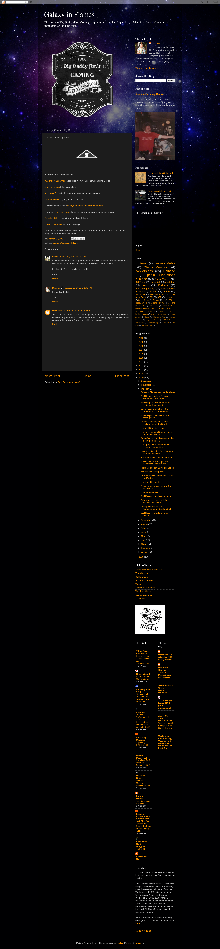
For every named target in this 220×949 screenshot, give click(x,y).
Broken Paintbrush (141, 756)
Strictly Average (61, 212)
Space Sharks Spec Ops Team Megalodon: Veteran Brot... (155, 462)
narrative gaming (144, 288)
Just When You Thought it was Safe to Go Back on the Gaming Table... (143, 826)
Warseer (139, 584)
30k (151, 297)
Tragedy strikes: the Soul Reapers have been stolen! (157, 452)
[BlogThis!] (74, 238)
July (143, 528)
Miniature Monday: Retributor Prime (143, 783)
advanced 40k (147, 325)
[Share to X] (77, 238)
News (145, 285)
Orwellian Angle (153, 323)
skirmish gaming (158, 294)
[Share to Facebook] (80, 238)
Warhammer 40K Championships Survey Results (165, 725)
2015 (141, 358)
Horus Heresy (165, 308)
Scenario (139, 311)
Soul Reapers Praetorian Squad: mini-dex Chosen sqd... (156, 404)
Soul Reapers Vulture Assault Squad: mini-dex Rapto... (154, 397)
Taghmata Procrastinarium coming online (165, 675)
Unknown (57, 310)
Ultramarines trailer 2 (150, 492)
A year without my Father (149, 94)
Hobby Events (141, 303)
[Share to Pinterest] (83, 238)
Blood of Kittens (52, 218)
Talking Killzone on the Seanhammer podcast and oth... (157, 508)
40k (164, 300)
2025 (141, 338)
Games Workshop (144, 595)
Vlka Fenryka (165, 311)
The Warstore (141, 573)
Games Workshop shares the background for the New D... (155, 410)
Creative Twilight (140, 713)
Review (166, 323)
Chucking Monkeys (141, 739)
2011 (141, 373)
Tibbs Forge (142, 651)
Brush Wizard (143, 674)
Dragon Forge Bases (145, 588)
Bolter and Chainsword (146, 580)
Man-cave (140, 294)
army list (155, 282)
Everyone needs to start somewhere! (85, 206)
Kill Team (140, 282)
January (145, 552)
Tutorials (151, 311)
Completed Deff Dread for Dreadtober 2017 (143, 762)
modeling (170, 282)
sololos (119, 943)
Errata (147, 317)
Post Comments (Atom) (69, 382)
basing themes (141, 314)
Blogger (139, 943)
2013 (141, 366)
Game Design (143, 300)
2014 (141, 362)
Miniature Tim (165, 655)
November (146, 385)
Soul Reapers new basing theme (156, 496)
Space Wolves (162, 279)
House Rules (165, 263)
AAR (159, 297)
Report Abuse (143, 931)
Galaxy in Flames (69, 14)
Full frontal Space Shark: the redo (156, 457)
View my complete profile (147, 68)
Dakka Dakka (141, 577)
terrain (167, 291)
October (145, 389)
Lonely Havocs (140, 797)
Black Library (163, 314)
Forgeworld (167, 306)
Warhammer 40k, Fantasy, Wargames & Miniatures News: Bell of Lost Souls (165, 742)
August (144, 524)
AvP (152, 314)
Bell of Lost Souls (53, 224)
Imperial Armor (152, 320)
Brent (55, 256)
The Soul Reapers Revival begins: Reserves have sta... (157, 433)
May (143, 536)
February (145, 548)
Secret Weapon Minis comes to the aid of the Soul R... (157, 439)
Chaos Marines (155, 267)
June (143, 532)
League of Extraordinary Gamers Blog (143, 816)
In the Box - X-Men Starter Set (143, 677)
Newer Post (52, 376)
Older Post (122, 376)
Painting (169, 271)
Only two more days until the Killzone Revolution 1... (154, 501)
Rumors (156, 300)
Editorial (141, 263)
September (146, 520)
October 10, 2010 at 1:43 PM (78, 288)
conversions (144, 271)
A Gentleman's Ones (55, 181)
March (144, 544)
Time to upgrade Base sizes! (143, 802)
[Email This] (72, 238)
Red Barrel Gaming (163, 669)
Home (87, 376)
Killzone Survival (157, 303)
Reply (55, 279)
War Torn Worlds (143, 591)
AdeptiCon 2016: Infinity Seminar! (165, 658)
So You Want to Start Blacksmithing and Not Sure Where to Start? (143, 722)
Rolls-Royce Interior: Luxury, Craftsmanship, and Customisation (143, 658)
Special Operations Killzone (65, 243)
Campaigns (170, 297)
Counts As (153, 306)
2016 (141, 354)
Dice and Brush (140, 777)
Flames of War (159, 317)
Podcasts (163, 285)
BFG (170, 300)
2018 (141, 346)
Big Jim (56, 288)
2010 (141, 377)
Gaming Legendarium (144, 308)
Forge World (141, 598)
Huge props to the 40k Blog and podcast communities (156, 446)
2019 (141, 342)
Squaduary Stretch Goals (142, 743)
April (143, 540)
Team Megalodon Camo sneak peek (158, 468)
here (137, 923)
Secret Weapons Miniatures (148, 570)
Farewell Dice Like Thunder (154, 428)
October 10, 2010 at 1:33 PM (72, 256)
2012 (141, 370)
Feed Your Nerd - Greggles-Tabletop (141, 845)
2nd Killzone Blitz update (152, 472)
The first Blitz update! (151, 482)
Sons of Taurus (52, 187)
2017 (141, 350)
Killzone (153, 291)
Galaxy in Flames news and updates (158, 392)
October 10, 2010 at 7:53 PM (76, 310)
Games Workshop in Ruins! (161, 191)
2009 (141, 557)
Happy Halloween (162, 691)
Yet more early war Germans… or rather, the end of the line (143, 698)
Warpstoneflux (52, 199)
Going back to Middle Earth (160, 173)
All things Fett (51, 193)
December (146, 381)
